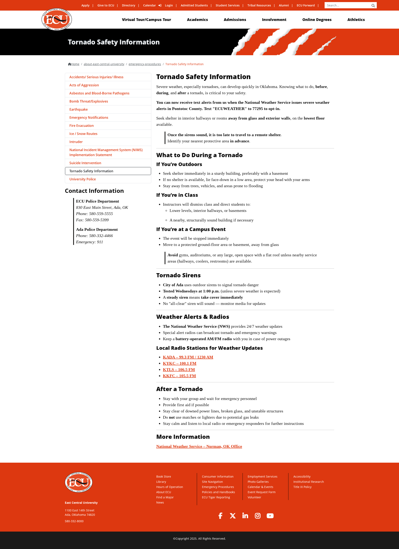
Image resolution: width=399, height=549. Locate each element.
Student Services (228, 5)
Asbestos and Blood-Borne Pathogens (99, 93)
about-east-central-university (104, 64)
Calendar (149, 5)
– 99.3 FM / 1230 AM (188, 357)
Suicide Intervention (85, 163)
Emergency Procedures (218, 487)
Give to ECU (105, 5)
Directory (128, 5)
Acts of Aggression (84, 85)
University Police (82, 179)
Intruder (76, 141)
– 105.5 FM (179, 375)
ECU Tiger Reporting (216, 497)
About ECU (163, 492)
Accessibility (301, 476)
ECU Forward (306, 5)
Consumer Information (218, 476)
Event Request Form (262, 492)
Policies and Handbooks (218, 492)
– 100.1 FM (179, 363)
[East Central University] (56, 19)
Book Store (163, 476)
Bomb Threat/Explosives (88, 101)
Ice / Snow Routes (83, 133)
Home (75, 64)
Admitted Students (194, 5)
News (160, 502)
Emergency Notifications (88, 117)
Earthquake (78, 109)
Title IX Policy (302, 487)
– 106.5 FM (179, 369)
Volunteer (254, 497)
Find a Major (165, 497)
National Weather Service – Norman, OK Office (199, 446)
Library (161, 482)
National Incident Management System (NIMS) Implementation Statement (106, 152)
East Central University (81, 503)
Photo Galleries (258, 482)
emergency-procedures (145, 64)
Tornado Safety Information (91, 171)
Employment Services (262, 476)
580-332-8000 (74, 521)
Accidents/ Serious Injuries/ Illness (96, 77)
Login (169, 5)
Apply (85, 5)
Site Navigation (212, 482)
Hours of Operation (169, 487)
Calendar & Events (260, 487)
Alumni (284, 5)
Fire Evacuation (81, 125)
